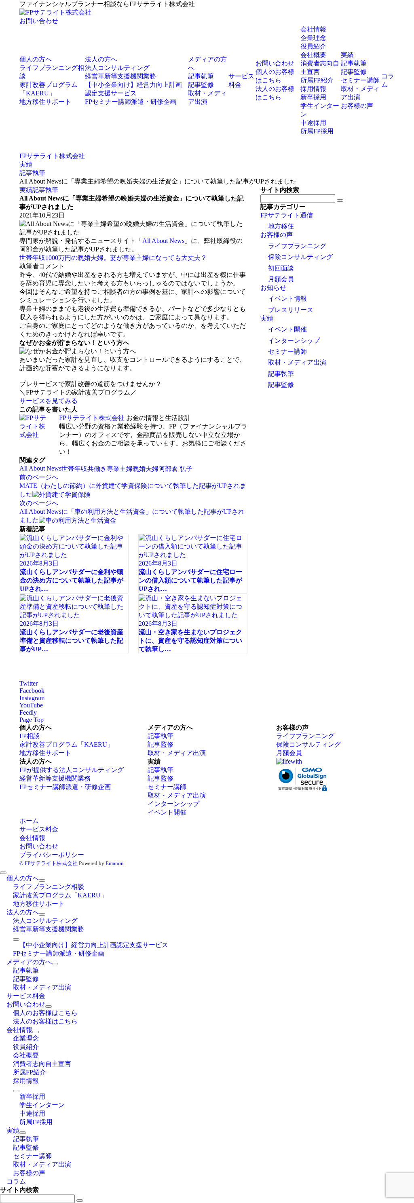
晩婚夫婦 (145, 468)
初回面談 (281, 268)
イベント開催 (287, 329)
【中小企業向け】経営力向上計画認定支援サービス (93, 944)
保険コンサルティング (300, 256)
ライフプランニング (297, 246)
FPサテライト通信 (286, 215)
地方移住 (281, 226)
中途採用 (313, 122)
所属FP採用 (317, 131)
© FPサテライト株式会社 (48, 863)
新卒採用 (313, 97)
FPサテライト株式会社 (92, 417)
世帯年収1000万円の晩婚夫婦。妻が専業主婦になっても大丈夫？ (113, 257)
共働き (97, 468)
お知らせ (273, 287)
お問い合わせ (38, 20)
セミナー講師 (287, 351)
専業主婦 (120, 468)
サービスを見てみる (48, 400)
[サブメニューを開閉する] (42, 880)
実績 (25, 189)
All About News (163, 240)
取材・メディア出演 (297, 362)
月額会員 (281, 279)
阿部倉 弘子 (175, 468)
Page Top (31, 719)
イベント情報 (287, 298)
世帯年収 (74, 468)
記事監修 (281, 384)
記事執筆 (45, 189)
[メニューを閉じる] (3, 873)
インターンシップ (294, 340)
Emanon (115, 863)
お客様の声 (276, 234)
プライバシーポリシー (51, 854)
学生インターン (42, 1105)
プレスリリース (290, 309)
